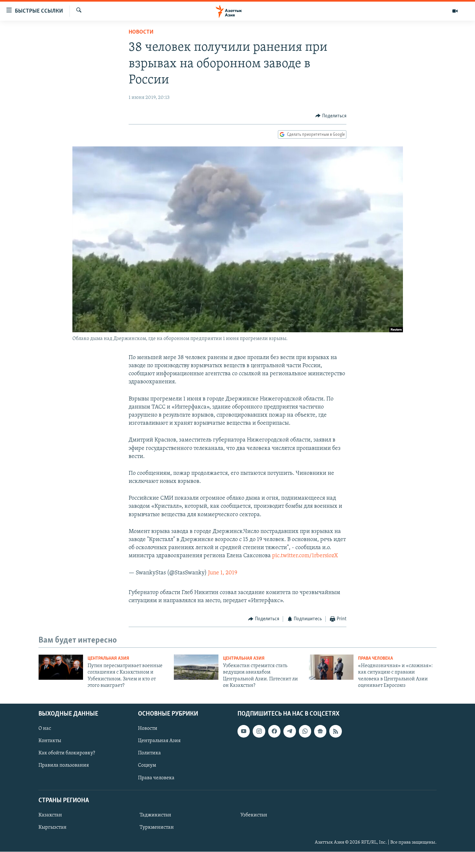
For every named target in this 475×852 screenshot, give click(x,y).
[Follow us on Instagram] (259, 731)
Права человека (375, 658)
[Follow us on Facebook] (274, 731)
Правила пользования (63, 765)
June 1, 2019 (222, 573)
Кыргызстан (52, 827)
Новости (141, 32)
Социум (147, 765)
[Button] (330, 116)
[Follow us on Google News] (320, 731)
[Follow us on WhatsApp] (305, 731)
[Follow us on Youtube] (244, 731)
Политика (149, 753)
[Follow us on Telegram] (289, 731)
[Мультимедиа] (455, 11)
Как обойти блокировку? (66, 753)
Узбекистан (253, 815)
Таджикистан (155, 815)
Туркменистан (157, 827)
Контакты (49, 741)
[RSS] (335, 731)
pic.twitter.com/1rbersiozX (305, 556)
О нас (44, 728)
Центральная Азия (108, 658)
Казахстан (50, 815)
